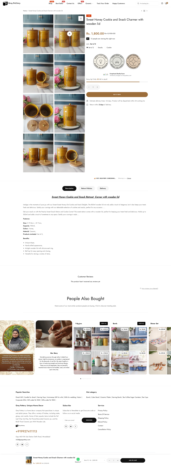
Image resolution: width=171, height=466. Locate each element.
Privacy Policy (102, 410)
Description (69, 188)
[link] (89, 3)
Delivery (103, 188)
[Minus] (89, 87)
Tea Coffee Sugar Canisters (132, 397)
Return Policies (86, 188)
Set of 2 (91, 47)
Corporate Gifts (21, 400)
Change (129, 178)
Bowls (88, 397)
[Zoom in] (80, 18)
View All (104, 323)
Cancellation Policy (104, 429)
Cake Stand (95, 397)
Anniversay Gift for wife (55, 397)
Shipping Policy (103, 418)
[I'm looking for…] (138, 3)
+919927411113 (26, 431)
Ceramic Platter (106, 397)
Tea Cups (145, 397)
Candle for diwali (30, 397)
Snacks (100, 47)
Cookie (108, 47)
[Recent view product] (162, 3)
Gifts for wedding (70, 397)
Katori (79, 397)
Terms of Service (103, 414)
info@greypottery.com (23, 439)
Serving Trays (41, 397)
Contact (100, 425)
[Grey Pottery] (11, 3)
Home (25, 11)
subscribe (89, 420)
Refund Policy (102, 422)
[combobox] (147, 3)
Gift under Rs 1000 (33, 400)
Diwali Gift (19, 397)
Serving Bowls (117, 397)
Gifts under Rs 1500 (48, 400)
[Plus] (97, 87)
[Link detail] (17, 444)
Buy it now (117, 94)
